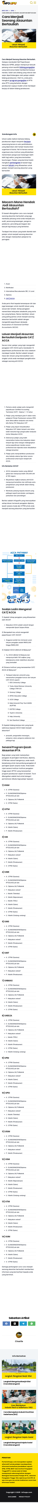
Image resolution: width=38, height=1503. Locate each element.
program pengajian (18, 80)
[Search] (31, 2)
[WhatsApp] (31, 1323)
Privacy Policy (24, 1497)
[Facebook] (6, 1323)
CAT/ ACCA (10, 298)
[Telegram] (23, 1323)
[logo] (9, 3)
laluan (11, 165)
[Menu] (35, 2)
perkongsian (15, 163)
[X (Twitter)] (14, 1323)
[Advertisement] (19, 110)
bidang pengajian (27, 67)
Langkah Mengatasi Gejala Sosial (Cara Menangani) (17, 1443)
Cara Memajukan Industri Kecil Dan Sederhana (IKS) (18, 1413)
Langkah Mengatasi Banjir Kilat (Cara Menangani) (17, 1382)
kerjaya (27, 141)
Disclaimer (12, 1497)
